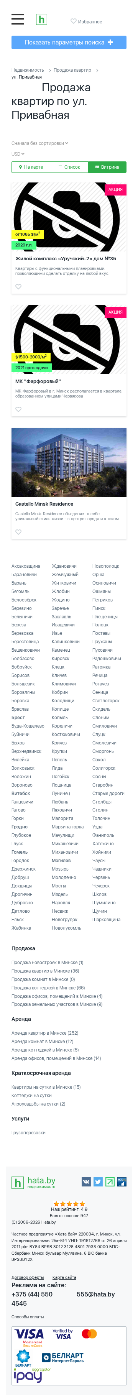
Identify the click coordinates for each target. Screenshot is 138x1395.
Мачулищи (63, 835)
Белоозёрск (24, 600)
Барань (19, 583)
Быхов (18, 743)
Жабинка (21, 928)
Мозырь (60, 869)
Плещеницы (105, 616)
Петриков (102, 600)
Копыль (60, 717)
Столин (100, 810)
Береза (19, 625)
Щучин (99, 911)
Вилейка (20, 759)
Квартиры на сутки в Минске (46, 1087)
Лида (57, 768)
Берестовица (25, 641)
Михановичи (65, 852)
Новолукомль (66, 928)
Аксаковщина (26, 566)
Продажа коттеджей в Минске (48, 988)
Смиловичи (104, 726)
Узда (97, 827)
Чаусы (98, 860)
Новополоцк (105, 566)
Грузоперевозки (29, 1132)
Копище (60, 709)
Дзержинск (24, 869)
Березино (22, 608)
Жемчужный (65, 574)
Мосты (59, 886)
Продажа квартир (72, 70)
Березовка (22, 633)
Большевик (23, 684)
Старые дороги (108, 793)
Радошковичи (106, 658)
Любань (60, 802)
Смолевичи (104, 743)
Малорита (62, 818)
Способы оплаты (28, 1316)
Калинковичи (66, 641)
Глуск (17, 843)
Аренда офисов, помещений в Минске (56, 1058)
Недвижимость (28, 70)
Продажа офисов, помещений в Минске (57, 996)
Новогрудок (64, 919)
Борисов (21, 675)
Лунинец (61, 793)
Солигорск (103, 768)
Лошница (61, 785)
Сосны (99, 776)
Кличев (59, 675)
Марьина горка (68, 827)
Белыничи (22, 616)
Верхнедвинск (26, 751)
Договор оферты (28, 1277)
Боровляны (23, 692)
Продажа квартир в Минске (45, 971)
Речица (99, 675)
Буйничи (21, 734)
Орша (98, 574)
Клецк (58, 667)
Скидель (101, 709)
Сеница (100, 692)
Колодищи (63, 700)
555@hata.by (96, 1294)
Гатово (19, 810)
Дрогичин (22, 894)
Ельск (18, 919)
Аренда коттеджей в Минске (45, 1050)
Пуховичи (102, 650)
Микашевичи (65, 843)
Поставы (101, 633)
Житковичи (64, 583)
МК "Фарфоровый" (38, 381)
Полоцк (100, 625)
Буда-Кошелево (28, 726)
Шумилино (104, 902)
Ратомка (101, 667)
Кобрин (60, 692)
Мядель (60, 894)
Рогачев (100, 684)
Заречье (60, 608)
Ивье (57, 633)
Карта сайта (64, 1277)
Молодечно (64, 877)
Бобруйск (22, 667)
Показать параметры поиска (65, 42)
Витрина (109, 167)
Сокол (99, 759)
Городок (20, 860)
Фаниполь (103, 835)
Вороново (22, 785)
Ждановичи (64, 566)
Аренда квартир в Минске (45, 1033)
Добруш (20, 877)
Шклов (99, 894)
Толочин (101, 818)
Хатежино (103, 843)
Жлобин (61, 591)
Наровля (61, 902)
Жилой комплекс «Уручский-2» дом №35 (65, 258)
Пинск (98, 608)
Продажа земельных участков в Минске (57, 1004)
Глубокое (21, 835)
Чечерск (101, 886)
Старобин (102, 785)
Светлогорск (106, 700)
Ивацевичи (63, 625)
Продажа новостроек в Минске (48, 962)
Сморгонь (103, 751)
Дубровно (22, 902)
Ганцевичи (22, 802)
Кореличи (62, 726)
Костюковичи (66, 734)
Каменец (61, 650)
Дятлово (21, 911)
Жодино (61, 600)
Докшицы (22, 886)
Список (71, 167)
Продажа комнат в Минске (43, 979)
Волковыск (23, 768)
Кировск (60, 658)
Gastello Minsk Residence (44, 504)
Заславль (61, 616)
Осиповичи (104, 583)
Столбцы (102, 802)
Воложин (21, 776)
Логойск (60, 776)
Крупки (59, 751)
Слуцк (98, 734)
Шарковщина (106, 919)
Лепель (59, 759)
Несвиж (60, 911)
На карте (33, 167)
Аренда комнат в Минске (43, 1041)
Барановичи (24, 574)
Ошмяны (101, 591)
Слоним (101, 717)
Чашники (102, 869)
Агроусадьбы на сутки (39, 1104)
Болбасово (23, 658)
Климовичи (64, 684)
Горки (18, 818)
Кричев (59, 743)
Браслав (20, 709)
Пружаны (102, 641)
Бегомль (21, 591)
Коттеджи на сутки (32, 1095)
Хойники (101, 852)
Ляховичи (62, 810)
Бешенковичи (26, 650)
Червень (101, 877)
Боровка (20, 700)
